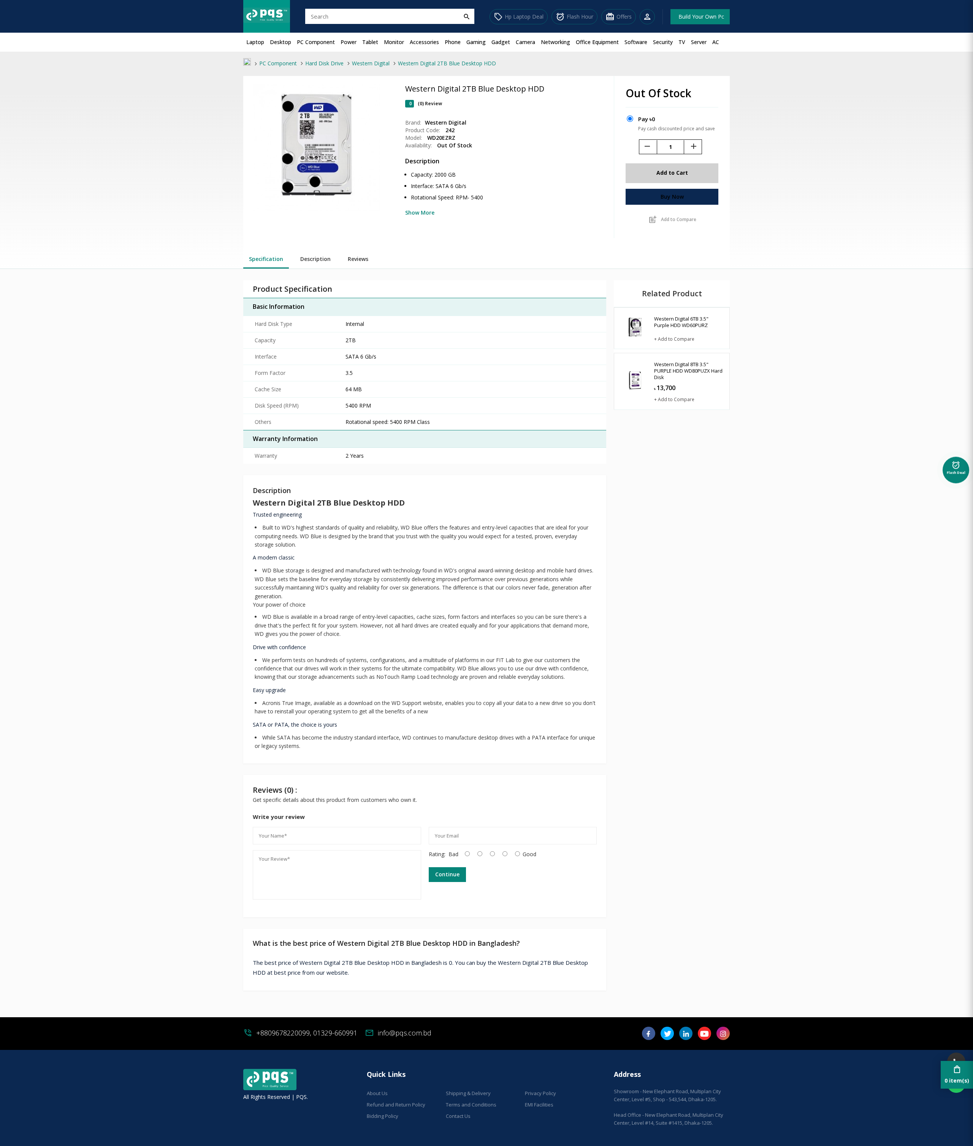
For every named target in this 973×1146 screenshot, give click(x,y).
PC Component (316, 42)
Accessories (424, 42)
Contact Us (458, 1116)
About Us (377, 1093)
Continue (447, 874)
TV (681, 42)
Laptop (255, 42)
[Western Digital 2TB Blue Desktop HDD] (316, 209)
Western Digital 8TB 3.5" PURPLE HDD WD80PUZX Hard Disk (688, 371)
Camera (525, 42)
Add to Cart (672, 172)
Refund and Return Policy (396, 1104)
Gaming (476, 42)
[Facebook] (648, 1036)
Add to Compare (672, 219)
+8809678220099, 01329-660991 (306, 1032)
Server (699, 42)
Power (349, 42)
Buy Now (672, 196)
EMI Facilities (539, 1104)
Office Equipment (597, 42)
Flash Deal (956, 468)
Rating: (437, 854)
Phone (453, 42)
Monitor (394, 42)
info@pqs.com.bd (404, 1032)
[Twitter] (667, 1036)
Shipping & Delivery (468, 1093)
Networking (555, 42)
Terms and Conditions (471, 1104)
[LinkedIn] (686, 1036)
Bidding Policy (382, 1116)
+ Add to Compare (674, 339)
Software (635, 42)
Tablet (370, 42)
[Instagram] (723, 1036)
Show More (419, 212)
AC (715, 42)
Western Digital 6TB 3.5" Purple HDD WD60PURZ (681, 322)
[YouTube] (704, 1036)
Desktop (280, 42)
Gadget (500, 42)
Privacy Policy (540, 1093)
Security (663, 42)
